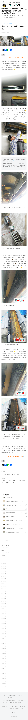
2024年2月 (3, 633)
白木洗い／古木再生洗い (6, 552)
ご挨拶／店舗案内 (12, 695)
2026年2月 (3, 578)
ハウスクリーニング (5, 545)
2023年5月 (3, 656)
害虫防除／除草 (4, 547)
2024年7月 (3, 621)
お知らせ (3, 538)
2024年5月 (3, 626)
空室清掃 (3, 555)
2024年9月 (3, 616)
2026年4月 (3, 573)
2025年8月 (3, 591)
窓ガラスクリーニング (5, 558)
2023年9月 (3, 646)
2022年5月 (3, 686)
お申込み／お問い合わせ (15, 702)
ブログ (23, 702)
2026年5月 (3, 571)
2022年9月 (3, 676)
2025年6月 (3, 596)
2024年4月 (3, 628)
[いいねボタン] (3, 55)
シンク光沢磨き (4, 543)
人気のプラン (20, 695)
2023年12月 (3, 638)
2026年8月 (3, 563)
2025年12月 (3, 583)
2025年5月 (3, 598)
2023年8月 (3, 648)
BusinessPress (14, 716)
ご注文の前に (6, 702)
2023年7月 (3, 651)
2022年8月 (3, 678)
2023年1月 (3, 666)
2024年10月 (3, 613)
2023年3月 (3, 661)
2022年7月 (3, 681)
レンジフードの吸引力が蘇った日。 (10, 474)
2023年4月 (3, 658)
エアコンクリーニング (6, 23)
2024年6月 (3, 623)
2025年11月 (3, 586)
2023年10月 (3, 643)
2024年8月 (3, 618)
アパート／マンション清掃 (9, 700)
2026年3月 (3, 576)
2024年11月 (3, 611)
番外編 (2, 550)
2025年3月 (3, 601)
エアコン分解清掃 (8, 697)
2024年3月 (3, 631)
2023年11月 (3, 641)
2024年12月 (3, 608)
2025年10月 (3, 588)
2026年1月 (3, 581)
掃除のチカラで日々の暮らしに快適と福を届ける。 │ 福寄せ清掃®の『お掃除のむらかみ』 (12, 11)
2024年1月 (3, 636)
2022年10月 (3, 673)
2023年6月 (3, 653)
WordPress (14, 712)
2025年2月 (3, 603)
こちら (25, 57)
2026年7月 (3, 566)
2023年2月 (3, 663)
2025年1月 (3, 606)
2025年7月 (3, 593)
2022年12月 (3, 668)
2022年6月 (3, 683)
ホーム (4, 695)
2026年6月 (3, 568)
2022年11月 (3, 671)
